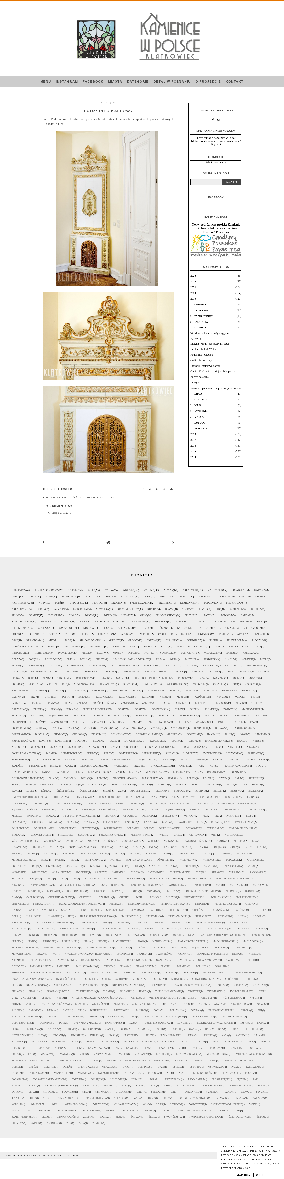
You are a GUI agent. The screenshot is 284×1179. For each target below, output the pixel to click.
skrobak (49, 1092)
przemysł (52, 866)
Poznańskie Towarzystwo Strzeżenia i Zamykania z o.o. (47, 972)
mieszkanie (180, 772)
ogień (66, 1066)
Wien (214, 834)
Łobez (30, 791)
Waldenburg (73, 646)
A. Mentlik (109, 878)
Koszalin (219, 678)
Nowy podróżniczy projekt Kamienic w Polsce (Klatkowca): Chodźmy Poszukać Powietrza (216, 228)
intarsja (95, 1035)
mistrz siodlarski (187, 1054)
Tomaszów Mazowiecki (114, 759)
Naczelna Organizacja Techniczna (87, 954)
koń (215, 1041)
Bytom (208, 615)
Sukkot (16, 991)
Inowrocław (66, 653)
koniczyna (109, 1041)
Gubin (194, 709)
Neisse (257, 740)
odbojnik (237, 722)
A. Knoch (90, 878)
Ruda (200, 822)
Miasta (115, 81)
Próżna (95, 972)
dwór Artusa (113, 1022)
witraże (149, 590)
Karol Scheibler (110, 928)
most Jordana (94, 859)
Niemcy (236, 954)
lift (180, 1048)
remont (17, 1085)
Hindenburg (19, 653)
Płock (224, 715)
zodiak (87, 1117)
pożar (154, 1079)
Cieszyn (100, 659)
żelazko (17, 878)
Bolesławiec (20, 734)
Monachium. (241, 947)
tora (33, 1098)
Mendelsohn (52, 947)
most (74, 859)
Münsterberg (255, 665)
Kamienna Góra (22, 740)
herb (162, 671)
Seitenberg (89, 828)
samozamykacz (240, 1085)
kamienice (235, 609)
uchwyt (167, 1098)
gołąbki (218, 847)
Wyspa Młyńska (257, 759)
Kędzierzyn (245, 803)
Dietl (139, 897)
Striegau (17, 834)
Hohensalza (43, 653)
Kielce (86, 653)
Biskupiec (99, 891)
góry (233, 847)
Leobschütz (106, 809)
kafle (66, 497)
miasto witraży (156, 772)
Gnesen (104, 678)
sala (238, 778)
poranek (137, 1079)
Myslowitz (100, 715)
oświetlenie (164, 859)
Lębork (193, 740)
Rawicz (166, 822)
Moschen (33, 816)
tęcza (151, 1098)
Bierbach (34, 891)
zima (70, 659)
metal (53, 640)
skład (138, 866)
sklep (258, 596)
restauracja (74, 866)
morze (59, 859)
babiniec (34, 1010)
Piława (124, 966)
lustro (16, 1054)
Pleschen (233, 747)
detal (15, 596)
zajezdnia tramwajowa (193, 1110)
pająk (235, 1066)
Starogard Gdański (241, 828)
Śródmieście (64, 791)
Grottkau (193, 734)
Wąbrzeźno (51, 841)
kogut (260, 765)
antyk (203, 1004)
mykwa (94, 1060)
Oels (184, 747)
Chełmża (257, 703)
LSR (190, 935)
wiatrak (162, 784)
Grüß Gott (243, 910)
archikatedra (240, 1004)
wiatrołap (38, 1104)
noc (197, 772)
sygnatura (96, 665)
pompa (101, 778)
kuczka (164, 696)
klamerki (18, 1041)
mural (16, 665)
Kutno (177, 935)
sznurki (261, 1092)
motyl (114, 859)
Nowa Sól (254, 678)
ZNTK (15, 1004)
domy (62, 1022)
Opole (117, 653)
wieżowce (38, 872)
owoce (239, 696)
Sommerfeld (127, 753)
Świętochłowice (239, 1117)
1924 (74, 878)
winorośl (213, 784)
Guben (179, 709)
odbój (32, 1066)
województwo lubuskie (226, 1104)
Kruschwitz (113, 935)
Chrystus (85, 897)
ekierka (83, 696)
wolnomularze (22, 1110)
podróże (53, 665)
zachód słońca (251, 784)
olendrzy (144, 1066)
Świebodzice (179, 728)
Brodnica (231, 891)
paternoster (211, 859)
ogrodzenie (214, 772)
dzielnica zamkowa (157, 1022)
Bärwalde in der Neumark (28, 797)
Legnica (108, 615)
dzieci (121, 847)
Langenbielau (133, 740)
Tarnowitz (254, 753)
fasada (245, 1022)
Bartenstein (237, 885)
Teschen (111, 671)
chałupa (37, 847)
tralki (34, 703)
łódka (45, 791)
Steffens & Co (63, 985)
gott (160, 1029)
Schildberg (19, 828)
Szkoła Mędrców (58, 991)
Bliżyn (116, 891)
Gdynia (190, 665)
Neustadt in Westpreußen (80, 816)
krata (118, 853)
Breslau (225, 596)
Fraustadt (172, 665)
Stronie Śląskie (41, 834)
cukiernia (114, 1016)
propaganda (196, 1079)
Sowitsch (129, 684)
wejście (88, 728)
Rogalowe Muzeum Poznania (30, 979)
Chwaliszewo (83, 797)
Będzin (240, 703)
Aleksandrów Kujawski (164, 878)
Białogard (181, 791)
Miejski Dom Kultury (100, 947)
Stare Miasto (151, 684)
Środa (153, 1117)
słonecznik (95, 784)
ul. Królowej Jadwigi (193, 1098)
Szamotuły (58, 722)
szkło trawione (22, 621)
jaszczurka (131, 1035)
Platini (165, 966)
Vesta (60, 997)
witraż (109, 590)
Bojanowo (153, 891)
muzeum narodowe (70, 1060)
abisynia (119, 1004)
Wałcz (178, 834)
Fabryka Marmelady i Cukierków (80, 903)
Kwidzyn (229, 709)
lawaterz (165, 1048)
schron (16, 1092)
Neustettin (74, 747)
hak (247, 847)
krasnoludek (21, 1048)
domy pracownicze (80, 847)
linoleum (196, 1048)
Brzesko (235, 791)
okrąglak (109, 1066)
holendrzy (253, 1029)
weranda (18, 1104)
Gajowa (17, 910)
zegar (46, 1117)
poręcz (33, 659)
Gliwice (133, 640)
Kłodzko (257, 640)
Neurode (17, 747)
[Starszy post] (173, 542)
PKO (205, 816)
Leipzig (16, 941)
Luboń (102, 941)
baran (51, 1010)
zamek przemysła (23, 1117)
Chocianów (60, 797)
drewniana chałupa (93, 765)
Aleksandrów (133, 878)
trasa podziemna (96, 1098)
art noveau (53, 497)
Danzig (89, 615)
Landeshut (68, 809)
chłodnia (95, 1016)
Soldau (132, 828)
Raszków (189, 972)
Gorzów (118, 621)
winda (42, 602)
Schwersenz (67, 828)
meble (264, 659)
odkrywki (98, 690)
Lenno (32, 941)
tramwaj (51, 703)
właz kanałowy (133, 728)
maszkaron (203, 722)
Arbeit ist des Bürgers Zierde (234, 878)
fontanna (33, 1029)
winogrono (107, 728)
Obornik (129, 747)
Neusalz (54, 747)
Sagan (50, 753)
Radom (245, 615)
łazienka (118, 872)
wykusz (111, 1110)
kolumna (87, 853)
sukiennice (192, 1092)
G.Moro (250, 903)
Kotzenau (224, 803)
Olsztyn (146, 628)
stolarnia (122, 1092)
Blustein (133, 891)
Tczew (68, 759)
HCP (70, 916)
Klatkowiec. (170, 928)
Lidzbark (49, 941)
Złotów (221, 841)
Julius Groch (44, 928)
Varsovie (167, 759)
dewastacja (151, 1016)
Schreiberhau (43, 828)
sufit (109, 596)
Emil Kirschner (245, 897)
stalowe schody (90, 640)
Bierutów (222, 703)
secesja (110, 497)
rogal (33, 1085)
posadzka (238, 590)
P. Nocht (251, 960)
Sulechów (36, 722)
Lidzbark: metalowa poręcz (205, 365)
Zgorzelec (199, 684)
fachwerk (120, 765)
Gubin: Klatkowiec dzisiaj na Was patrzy (212, 371)
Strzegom (64, 834)
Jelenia (214, 640)
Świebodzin (155, 872)
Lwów (141, 941)
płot (68, 640)
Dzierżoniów (84, 678)
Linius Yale (69, 941)
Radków (129, 972)
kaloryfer (19, 690)
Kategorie (138, 81)
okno (143, 615)
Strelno (221, 985)
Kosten (260, 928)
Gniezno (152, 640)
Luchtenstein (122, 941)
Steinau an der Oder (92, 985)
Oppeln (132, 653)
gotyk (201, 847)
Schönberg (232, 979)
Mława (41, 954)
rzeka (93, 866)
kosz (202, 1041)
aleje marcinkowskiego (147, 1004)
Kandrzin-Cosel (180, 803)
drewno (116, 602)
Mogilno (220, 947)
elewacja (47, 621)
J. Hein (241, 916)
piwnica (69, 778)
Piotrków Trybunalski (159, 653)
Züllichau (116, 722)
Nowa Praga (143, 715)
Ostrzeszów (169, 816)
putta (15, 634)
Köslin (236, 678)
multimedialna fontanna (252, 1054)
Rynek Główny (244, 822)
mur (221, 722)
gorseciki (251, 684)
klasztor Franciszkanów (48, 1041)
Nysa (114, 747)
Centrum (63, 678)
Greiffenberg (176, 910)
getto (186, 847)
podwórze (54, 615)
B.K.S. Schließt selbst (174, 703)
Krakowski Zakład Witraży (131, 659)
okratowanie (86, 1066)
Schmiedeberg (70, 753)
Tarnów (224, 634)
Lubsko (176, 740)
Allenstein (125, 628)
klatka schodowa (46, 590)
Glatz (257, 646)
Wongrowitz (232, 834)
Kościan (48, 935)
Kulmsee (210, 709)
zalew (236, 1110)
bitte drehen (98, 1010)
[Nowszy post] (44, 542)
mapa (82, 1054)
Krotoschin (210, 665)
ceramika (18, 847)
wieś (55, 1104)
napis (32, 596)
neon (198, 1060)
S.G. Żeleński (228, 628)
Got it (259, 1175)
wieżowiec (99, 1104)
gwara (193, 1029)
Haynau (212, 734)
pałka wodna (132, 1073)
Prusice (71, 822)
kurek (77, 1048)
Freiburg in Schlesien (97, 709)
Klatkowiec (188, 602)
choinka (53, 1016)
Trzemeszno (215, 991)
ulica (106, 628)
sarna (262, 1085)
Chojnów (78, 734)
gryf (15, 640)
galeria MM (90, 1029)
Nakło (241, 740)
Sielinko (252, 979)
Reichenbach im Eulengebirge (48, 684)
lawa (148, 1048)
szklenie (17, 703)
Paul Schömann (86, 966)
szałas (229, 1092)
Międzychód (199, 947)
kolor (91, 1041)
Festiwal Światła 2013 (174, 903)
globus (126, 1029)
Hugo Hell (38, 803)
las (116, 1048)
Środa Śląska (173, 1117)
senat (32, 1092)
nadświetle (202, 696)
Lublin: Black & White (203, 349)
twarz (136, 1098)
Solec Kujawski (169, 828)
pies (168, 1073)
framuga (169, 847)
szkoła (71, 728)
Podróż (16, 684)
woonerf (45, 1110)
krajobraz (33, 640)
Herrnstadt (203, 916)
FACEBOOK (93, 81)
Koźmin (97, 740)
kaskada (260, 1035)
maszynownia (103, 1054)
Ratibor (149, 822)
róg (153, 1085)
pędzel (241, 1079)
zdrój (96, 703)
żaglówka (257, 872)
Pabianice (232, 816)
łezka (119, 1117)
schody (185, 596)
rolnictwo (89, 1085)
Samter (260, 715)
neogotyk (181, 1060)
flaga (16, 1029)
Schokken (139, 979)
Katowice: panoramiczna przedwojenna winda (215, 388)
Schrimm (17, 722)
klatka (229, 659)
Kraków (97, 602)
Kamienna (261, 734)
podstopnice (255, 859)
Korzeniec (241, 928)
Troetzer (194, 991)
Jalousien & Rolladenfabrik (53, 922)
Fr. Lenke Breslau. (226, 903)
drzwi (147, 596)
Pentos (108, 966)
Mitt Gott (158, 947)
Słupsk (85, 634)
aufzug (261, 1004)
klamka (215, 671)
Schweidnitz (189, 653)
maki (119, 772)
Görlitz (121, 678)
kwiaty (259, 590)
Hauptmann (153, 916)
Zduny (92, 841)
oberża (228, 1060)
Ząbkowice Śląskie (197, 841)
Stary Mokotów (36, 985)
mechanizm (141, 1054)
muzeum (182, 696)
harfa (235, 1029)
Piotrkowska (188, 715)
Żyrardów (236, 872)
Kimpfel (150, 928)
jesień (15, 853)
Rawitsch (184, 822)
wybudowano (67, 1110)
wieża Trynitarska (188, 784)
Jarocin (136, 803)
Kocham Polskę (218, 928)
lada (45, 772)
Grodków (173, 734)
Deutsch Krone (109, 797)
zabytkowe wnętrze (124, 665)
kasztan (68, 853)
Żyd (120, 791)
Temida (143, 991)
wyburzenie (90, 1110)
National (184, 954)
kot (230, 671)
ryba (125, 1085)
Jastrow (121, 922)
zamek (81, 703)
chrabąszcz (73, 1016)
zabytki (165, 1110)
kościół (147, 696)
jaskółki (178, 671)
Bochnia (200, 791)
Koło (15, 935)
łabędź (100, 872)
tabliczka (182, 621)
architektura (21, 602)
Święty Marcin (179, 872)
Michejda (73, 947)
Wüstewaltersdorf (24, 841)
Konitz (43, 740)
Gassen (66, 910)
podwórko (211, 602)
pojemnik (77, 1079)
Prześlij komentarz (59, 513)
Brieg (31, 678)
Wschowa (130, 671)
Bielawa (220, 728)
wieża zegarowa (75, 1104)
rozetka (109, 1085)
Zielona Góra (252, 628)
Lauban (87, 809)
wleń (159, 1104)
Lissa (159, 659)
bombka (196, 1010)
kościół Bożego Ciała (239, 1041)
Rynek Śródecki (66, 979)
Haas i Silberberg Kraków (97, 916)
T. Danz (107, 991)
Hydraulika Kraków (65, 803)
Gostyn (123, 709)
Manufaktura (161, 941)
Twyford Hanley (241, 991)
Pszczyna (90, 822)
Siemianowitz (107, 684)
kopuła (187, 1041)
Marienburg (233, 809)
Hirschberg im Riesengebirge (152, 678)
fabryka (164, 722)
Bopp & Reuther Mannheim (201, 891)
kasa (225, 1035)
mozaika (245, 671)
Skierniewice (111, 828)
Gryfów (197, 910)
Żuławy (217, 872)
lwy (30, 1054)
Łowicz (104, 1117)
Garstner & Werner (41, 910)
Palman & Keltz (40, 966)
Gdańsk (34, 615)
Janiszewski (86, 922)
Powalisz (220, 966)
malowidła (214, 590)
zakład (220, 1110)
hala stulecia (214, 1029)
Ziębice (147, 671)
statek (153, 866)
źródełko (53, 1123)
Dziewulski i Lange (148, 734)
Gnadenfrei (113, 910)
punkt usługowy (124, 778)
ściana (164, 628)
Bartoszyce (260, 885)
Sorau (52, 646)
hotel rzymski (21, 1035)
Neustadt (18, 671)
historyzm (211, 659)
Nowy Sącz (166, 715)
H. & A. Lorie (33, 916)
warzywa (258, 1098)
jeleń (149, 1035)
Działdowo (157, 797)
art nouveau (20, 609)
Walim (163, 834)
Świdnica (200, 646)
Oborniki (110, 816)
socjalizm (68, 1092)
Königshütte (66, 628)
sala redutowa (213, 1085)
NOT (55, 954)
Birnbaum (53, 891)
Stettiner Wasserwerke (127, 985)
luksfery (235, 1048)
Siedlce (91, 753)
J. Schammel (19, 922)
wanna (240, 1098)
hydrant (57, 1035)
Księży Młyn (157, 935)
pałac (52, 778)
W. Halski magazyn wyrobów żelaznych (97, 997)
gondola (144, 1029)
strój (174, 1092)
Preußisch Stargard (45, 822)
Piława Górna (144, 966)
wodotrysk (196, 1104)
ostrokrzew (216, 1066)
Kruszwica (135, 935)
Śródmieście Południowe (205, 1117)
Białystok (150, 665)
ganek (109, 1029)
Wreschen (228, 690)
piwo (182, 1073)
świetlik (144, 634)
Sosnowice (193, 828)
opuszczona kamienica (26, 778)
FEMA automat (42, 903)
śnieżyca (17, 1123)
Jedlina (160, 922)
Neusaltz (36, 747)
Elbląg (71, 709)
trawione (209, 866)
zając (15, 791)
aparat (218, 1004)
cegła (69, 765)
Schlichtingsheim (113, 979)
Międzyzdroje (57, 715)
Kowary (80, 740)
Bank (218, 885)
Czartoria (105, 897)
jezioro (31, 853)
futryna (52, 1029)
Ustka (45, 997)
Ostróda (189, 816)
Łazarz (181, 646)
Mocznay (80, 715)
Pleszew (252, 747)
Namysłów (163, 954)
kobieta (66, 621)
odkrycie (50, 1066)
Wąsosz (254, 997)
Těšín (262, 991)
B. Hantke (117, 885)
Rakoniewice (150, 972)
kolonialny (127, 696)
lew (132, 646)
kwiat (243, 596)
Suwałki (34, 991)
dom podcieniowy (202, 1016)
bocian (158, 1010)
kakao (192, 1035)
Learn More (243, 1175)
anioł (187, 1004)
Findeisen (201, 903)
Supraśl (170, 753)
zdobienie (82, 872)
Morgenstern (20, 954)
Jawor (243, 734)
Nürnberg (113, 960)
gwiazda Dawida (161, 765)
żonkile (97, 1123)
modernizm (80, 609)
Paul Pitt (63, 966)
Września (248, 690)
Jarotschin (155, 803)
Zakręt (29, 1004)
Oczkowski (163, 960)
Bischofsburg (76, 891)
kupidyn (60, 1048)
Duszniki (171, 897)
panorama (34, 665)
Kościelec (67, 935)
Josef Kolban (238, 922)
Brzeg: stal (196, 382)
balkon (260, 634)
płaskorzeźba (151, 778)
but (260, 1010)
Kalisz (185, 634)
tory (46, 1098)
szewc (245, 1092)
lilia (78, 772)
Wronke (217, 759)
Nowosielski (66, 960)
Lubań (126, 809)
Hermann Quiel (178, 916)
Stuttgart (259, 985)
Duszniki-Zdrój (194, 897)
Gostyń (140, 709)
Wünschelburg (232, 997)
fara (152, 847)
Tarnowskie (19, 759)
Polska (55, 671)
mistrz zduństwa (218, 1054)
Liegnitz (126, 615)
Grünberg (34, 634)
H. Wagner (54, 916)
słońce (16, 678)
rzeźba (223, 778)
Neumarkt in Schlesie (211, 954)
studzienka (74, 665)
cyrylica (219, 684)
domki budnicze (22, 1022)
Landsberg (139, 621)
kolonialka (104, 696)
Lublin (244, 621)
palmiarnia (253, 1066)
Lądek (155, 809)
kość (263, 1041)
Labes (113, 740)
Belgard (161, 791)
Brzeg (46, 678)
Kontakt (235, 81)
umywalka (222, 1098)
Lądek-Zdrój (174, 809)
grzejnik (176, 1029)
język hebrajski (170, 1035)
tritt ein (119, 1098)
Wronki (235, 759)
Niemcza (254, 954)
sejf (124, 866)
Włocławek (211, 653)
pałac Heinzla (107, 1073)
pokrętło (97, 1079)
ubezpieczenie (231, 866)
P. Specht (17, 966)
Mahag (193, 809)
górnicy (184, 765)
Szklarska (85, 834)
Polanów (183, 966)
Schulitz (158, 979)
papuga (16, 1073)
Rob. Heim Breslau (247, 972)
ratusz (40, 728)
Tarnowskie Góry (45, 759)
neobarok (160, 1060)
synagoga (47, 784)
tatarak (17, 1098)
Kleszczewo (193, 928)
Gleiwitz (114, 640)
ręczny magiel (186, 1085)
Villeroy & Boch (140, 834)
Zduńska (109, 841)
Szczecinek (233, 753)
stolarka (161, 621)
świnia (35, 1123)
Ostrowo (37, 671)
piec (82, 497)
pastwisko (84, 1073)
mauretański (245, 853)
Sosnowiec (92, 671)
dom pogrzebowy (233, 1016)
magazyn (47, 1054)
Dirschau (97, 734)
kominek (247, 659)
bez (254, 841)
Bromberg (165, 602)
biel (80, 1010)
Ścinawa (136, 1117)
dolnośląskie (175, 1016)
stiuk (164, 646)
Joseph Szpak (20, 928)
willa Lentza (60, 872)
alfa (174, 1004)
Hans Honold (130, 916)
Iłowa (120, 803)
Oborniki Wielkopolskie (158, 747)
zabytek (147, 1110)
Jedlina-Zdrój (181, 922)
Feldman (115, 903)
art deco (239, 841)
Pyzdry (111, 972)
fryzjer (139, 765)
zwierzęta (157, 728)
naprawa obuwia (136, 1060)
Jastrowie (141, 922)
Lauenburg (157, 740)
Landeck (47, 809)
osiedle (177, 1066)
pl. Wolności (230, 1073)
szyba (65, 784)
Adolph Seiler (139, 791)
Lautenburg (260, 935)
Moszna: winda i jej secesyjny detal (209, 343)
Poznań (168, 590)
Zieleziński (99, 1004)
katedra (196, 671)
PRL (217, 816)
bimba (54, 765)
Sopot (53, 634)
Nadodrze (123, 954)
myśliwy (112, 1060)
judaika (256, 609)
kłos (167, 853)
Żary (217, 646)
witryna (191, 690)
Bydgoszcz (77, 602)
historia (182, 722)
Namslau (143, 954)
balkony (17, 696)
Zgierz (152, 841)
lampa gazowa (97, 1048)
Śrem (110, 703)
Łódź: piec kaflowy (201, 360)
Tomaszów (86, 759)
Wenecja (136, 997)
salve (136, 690)
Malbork (212, 809)
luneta (253, 1048)
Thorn (186, 609)
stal (85, 1092)
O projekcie (208, 81)
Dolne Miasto (119, 734)
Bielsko (100, 621)
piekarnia (119, 690)
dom (235, 684)
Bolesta (172, 891)
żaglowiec (128, 703)
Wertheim (78, 722)
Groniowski (159, 709)
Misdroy (35, 715)
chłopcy (55, 847)
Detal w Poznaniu (172, 81)
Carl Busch (33, 897)
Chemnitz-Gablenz (60, 897)
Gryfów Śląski (219, 910)
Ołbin (216, 747)
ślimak (261, 1117)
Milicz (16, 816)
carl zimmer (32, 1016)
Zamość (17, 765)
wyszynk (129, 1110)
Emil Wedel (19, 903)
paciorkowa (187, 859)
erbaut (137, 847)
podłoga (226, 615)
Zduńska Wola (131, 841)
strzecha (157, 1092)
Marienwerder (251, 709)
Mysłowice (121, 715)
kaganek (49, 853)
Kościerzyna (90, 935)
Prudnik (72, 671)
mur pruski (78, 690)
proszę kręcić (221, 1079)
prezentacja (173, 1079)
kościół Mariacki (23, 772)
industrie (77, 1035)
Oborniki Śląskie (138, 960)
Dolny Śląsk (134, 797)
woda (230, 784)
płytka (148, 646)
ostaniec (195, 1066)
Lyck (140, 809)
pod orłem (18, 1079)
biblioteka (36, 765)
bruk (34, 696)
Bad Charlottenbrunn (145, 885)
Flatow (188, 797)
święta (200, 872)
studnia (88, 628)
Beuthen (190, 615)
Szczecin (59, 609)
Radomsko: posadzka (201, 354)
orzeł (161, 1066)
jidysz (214, 765)
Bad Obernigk (176, 885)
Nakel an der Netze (217, 740)
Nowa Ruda (96, 747)
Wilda (174, 659)
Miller (125, 947)
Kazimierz (204, 803)
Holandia (18, 803)
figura (261, 1022)
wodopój (176, 1104)
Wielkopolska (176, 684)
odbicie (16, 1066)
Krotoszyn (232, 665)
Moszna (51, 816)
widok (252, 866)
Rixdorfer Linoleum (215, 972)
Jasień (105, 922)
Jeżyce (202, 678)
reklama (91, 596)
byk (14, 1016)
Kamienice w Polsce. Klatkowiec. (46, 1155)
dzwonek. (183, 1022)
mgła (44, 859)
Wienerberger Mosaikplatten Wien (171, 997)
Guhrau (263, 910)
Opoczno (129, 816)
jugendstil (128, 596)
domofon (46, 1022)
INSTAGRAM (67, 81)
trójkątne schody (122, 784)
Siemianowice (83, 684)
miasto (133, 772)
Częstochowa (238, 646)
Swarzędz (189, 753)
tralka (202, 621)
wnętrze (128, 590)
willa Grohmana (124, 1104)
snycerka (102, 609)
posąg (35, 866)
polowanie (117, 1079)
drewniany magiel (86, 1022)
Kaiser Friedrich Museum (76, 928)
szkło (73, 615)
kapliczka (249, 653)
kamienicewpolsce (237, 765)
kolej (75, 1041)
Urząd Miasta (145, 759)
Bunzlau (40, 734)
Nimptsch (18, 960)
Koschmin (61, 740)
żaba (82, 1123)
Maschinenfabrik (224, 941)
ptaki (83, 621)
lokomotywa (186, 853)
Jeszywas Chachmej (209, 922)
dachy (135, 722)
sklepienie (255, 778)
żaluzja (147, 703)
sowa (29, 784)
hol (200, 765)
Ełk (173, 797)
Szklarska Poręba (111, 834)
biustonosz (121, 1010)
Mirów (140, 947)
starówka (102, 1092)
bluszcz (141, 1010)
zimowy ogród (66, 1117)
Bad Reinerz (200, 885)
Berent (16, 891)
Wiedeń (200, 759)
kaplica (209, 1035)
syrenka (212, 1092)
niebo (212, 1060)
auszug (16, 1010)
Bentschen (201, 728)
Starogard (214, 828)
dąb (149, 722)
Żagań (107, 791)
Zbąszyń (97, 722)
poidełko (18, 866)
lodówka (216, 1048)
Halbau (251, 797)
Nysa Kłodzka (90, 960)
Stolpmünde (158, 985)
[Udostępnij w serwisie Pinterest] (171, 490)
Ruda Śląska (219, 822)
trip (67, 703)
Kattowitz (204, 628)
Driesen (38, 709)
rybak (140, 1085)
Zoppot (117, 646)
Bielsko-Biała (21, 628)
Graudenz (172, 640)
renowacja (52, 659)
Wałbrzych (97, 646)
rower (207, 778)
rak (255, 1079)
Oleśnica (200, 747)
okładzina (237, 772)
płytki (203, 609)
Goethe (155, 910)
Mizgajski (178, 947)
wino (146, 1104)
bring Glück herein (221, 1010)
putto (254, 696)
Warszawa (205, 596)
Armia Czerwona (41, 885)
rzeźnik (125, 634)
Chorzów (44, 628)
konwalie (168, 1041)
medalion (162, 1054)
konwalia (148, 1041)
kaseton (241, 1035)
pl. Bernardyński (203, 1073)
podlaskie (232, 859)
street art (189, 866)
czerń (132, 1016)
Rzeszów (209, 690)
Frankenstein (209, 797)
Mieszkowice (256, 809)
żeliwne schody (166, 615)
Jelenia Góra (235, 640)
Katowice (183, 628)
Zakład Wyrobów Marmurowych (63, 1004)
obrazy (16, 659)
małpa (123, 1054)
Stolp (68, 634)
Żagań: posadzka (199, 377)
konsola (129, 1041)
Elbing (55, 709)
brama (169, 609)
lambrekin (105, 634)
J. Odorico (259, 916)
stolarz (170, 866)
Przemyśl (204, 634)
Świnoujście (87, 791)
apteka (242, 634)
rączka (109, 866)
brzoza (245, 1010)
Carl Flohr (165, 634)
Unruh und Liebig (23, 997)
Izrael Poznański (98, 803)
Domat (154, 897)
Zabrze (230, 653)
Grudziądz (194, 640)
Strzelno (239, 985)
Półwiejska (110, 822)
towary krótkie (67, 1098)
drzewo (105, 847)
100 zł (49, 878)
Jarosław (184, 678)
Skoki (15, 985)
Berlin (84, 659)
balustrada (69, 596)
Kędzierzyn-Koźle (23, 809)
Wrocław (166, 596)
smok (15, 784)
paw (252, 722)
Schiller (89, 979)
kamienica (18, 590)
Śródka (136, 872)
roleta (191, 778)
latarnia (132, 1048)
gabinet (71, 1029)
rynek (56, 728)
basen (67, 1010)
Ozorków (232, 960)
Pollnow (201, 966)
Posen (49, 596)
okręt (127, 1066)
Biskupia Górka (243, 728)
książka (42, 1048)
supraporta (154, 690)
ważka (146, 784)
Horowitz (224, 916)
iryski (112, 1035)
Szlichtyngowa (86, 991)
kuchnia (151, 853)
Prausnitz (18, 822)
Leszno (101, 653)
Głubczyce (232, 797)
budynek (191, 659)
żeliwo (16, 615)
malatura (39, 690)
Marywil (17, 715)
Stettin (152, 609)
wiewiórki (18, 872)
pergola (153, 1073)
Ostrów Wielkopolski (26, 646)
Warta (185, 759)
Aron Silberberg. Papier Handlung (81, 885)
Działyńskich (220, 897)
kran (103, 853)
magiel (206, 853)
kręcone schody (128, 609)
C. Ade (15, 897)
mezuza (58, 690)
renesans (174, 778)
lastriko (61, 772)
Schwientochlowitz (205, 979)
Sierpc (107, 753)
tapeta (174, 690)
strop (140, 1092)
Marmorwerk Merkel (192, 941)
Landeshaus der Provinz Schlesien (222, 935)
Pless (249, 816)
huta (41, 1035)
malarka (66, 1054)
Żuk (68, 1123)
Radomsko (242, 715)
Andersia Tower (197, 878)
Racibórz (131, 822)
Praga (208, 715)
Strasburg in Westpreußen (190, 985)
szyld (262, 671)
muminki (17, 1060)
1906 (62, 878)
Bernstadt (202, 703)
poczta (249, 1073)
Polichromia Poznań (25, 753)
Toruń (41, 609)
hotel (260, 847)
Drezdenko (19, 709)
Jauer (228, 734)
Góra (15, 916)
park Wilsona (37, 1073)
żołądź (34, 878)
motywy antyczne (138, 859)
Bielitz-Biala (223, 621)
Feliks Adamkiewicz (140, 903)
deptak (66, 696)
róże (166, 1085)
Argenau (17, 885)
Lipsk (87, 941)
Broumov (251, 891)
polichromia (20, 728)
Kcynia (132, 928)
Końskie (31, 935)
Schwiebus (178, 979)
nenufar (222, 696)
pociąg (85, 778)
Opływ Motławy (208, 960)
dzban (133, 1022)
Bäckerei (254, 791)
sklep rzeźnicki (140, 602)
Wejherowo (196, 834)
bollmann (176, 1010)
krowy (133, 853)
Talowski (126, 991)
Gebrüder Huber (88, 910)
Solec (147, 828)
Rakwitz (171, 972)
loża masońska (98, 772)
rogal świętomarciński (59, 1085)
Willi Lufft (208, 997)
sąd (78, 784)
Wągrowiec (73, 841)
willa (260, 621)
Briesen (218, 791)
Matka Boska (251, 941)
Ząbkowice (171, 841)
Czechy (124, 897)
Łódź (74, 497)
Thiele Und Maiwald (168, 991)
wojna (253, 1104)
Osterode (148, 816)
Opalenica (184, 960)
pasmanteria (62, 1073)
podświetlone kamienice (48, 1079)
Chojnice (59, 734)
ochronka (247, 1060)
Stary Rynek (150, 753)
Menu (45, 81)
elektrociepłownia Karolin (215, 1022)
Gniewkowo (136, 910)
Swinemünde (211, 753)
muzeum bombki (40, 1060)
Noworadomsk (40, 960)
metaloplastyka (23, 859)
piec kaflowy (95, 497)
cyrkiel (50, 696)
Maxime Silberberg (24, 947)
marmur (224, 853)
